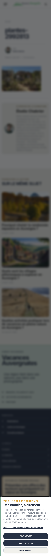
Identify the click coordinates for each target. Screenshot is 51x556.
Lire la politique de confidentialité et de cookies (23, 527)
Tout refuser (26, 536)
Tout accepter (26, 543)
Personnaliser (26, 550)
